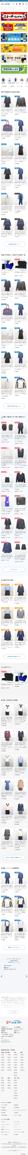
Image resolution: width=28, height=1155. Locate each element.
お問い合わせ (4, 1032)
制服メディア (17, 1032)
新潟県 (15, 1054)
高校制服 (16, 1105)
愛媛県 (9, 1085)
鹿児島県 (16, 1095)
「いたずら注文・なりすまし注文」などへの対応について (7, 1036)
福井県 (15, 1062)
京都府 (21, 1059)
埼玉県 (9, 1062)
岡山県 (2, 1085)
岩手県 (2, 1059)
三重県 (21, 1054)
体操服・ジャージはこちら (14, 947)
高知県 (9, 1088)
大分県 (15, 1090)
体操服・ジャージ (5, 1129)
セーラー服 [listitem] (19, 86)
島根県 (2, 1082)
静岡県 (15, 1072)
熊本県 (15, 1088)
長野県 (15, 1067)
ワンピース (16, 1124)
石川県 (15, 1059)
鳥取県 (2, 1080)
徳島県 (9, 1080)
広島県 (2, 1088)
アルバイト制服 (17, 1115)
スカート (3, 1126)
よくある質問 (17, 1027)
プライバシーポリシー (19, 1029)
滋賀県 (21, 1057)
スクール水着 (4, 1134)
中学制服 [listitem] (12, 86)
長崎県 (15, 1085)
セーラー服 (16, 1121)
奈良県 (21, 1067)
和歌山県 (22, 1070)
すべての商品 (4, 1105)
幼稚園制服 (3, 1110)
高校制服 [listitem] (4, 86)
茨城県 (9, 1054)
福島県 (2, 1070)
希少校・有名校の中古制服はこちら (14, 857)
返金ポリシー (17, 1030)
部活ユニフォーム (5, 1132)
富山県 (15, 1057)
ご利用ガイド (4, 1027)
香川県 (9, 1082)
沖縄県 (15, 1098)
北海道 (2, 1054)
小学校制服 (16, 1107)
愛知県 (15, 1075)
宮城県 (2, 1062)
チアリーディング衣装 (19, 1132)
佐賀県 (15, 1082)
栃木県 (9, 1057)
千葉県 (9, 1065)
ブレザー (3, 1121)
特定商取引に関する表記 (6, 1029)
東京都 (9, 1067)
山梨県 (15, 1065)
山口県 (2, 1090)
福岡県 (15, 1080)
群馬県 (9, 1059)
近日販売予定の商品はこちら (14, 656)
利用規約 (3, 1030)
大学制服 (16, 1112)
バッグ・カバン (17, 1129)
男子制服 (16, 1134)
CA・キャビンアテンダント (20, 1110)
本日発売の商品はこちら (14, 244)
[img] (14, 960)
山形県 (2, 1067)
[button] (2, 976)
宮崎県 (15, 1093)
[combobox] (13, 4)
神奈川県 (10, 1070)
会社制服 (3, 1112)
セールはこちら (14, 569)
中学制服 (3, 1107)
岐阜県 (15, 1070)
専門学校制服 (4, 1115)
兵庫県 (21, 1065)
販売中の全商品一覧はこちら (14, 406)
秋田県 (2, 1065)
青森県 (2, 1057)
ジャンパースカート (5, 1124)
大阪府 (21, 1062)
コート (15, 1126)
